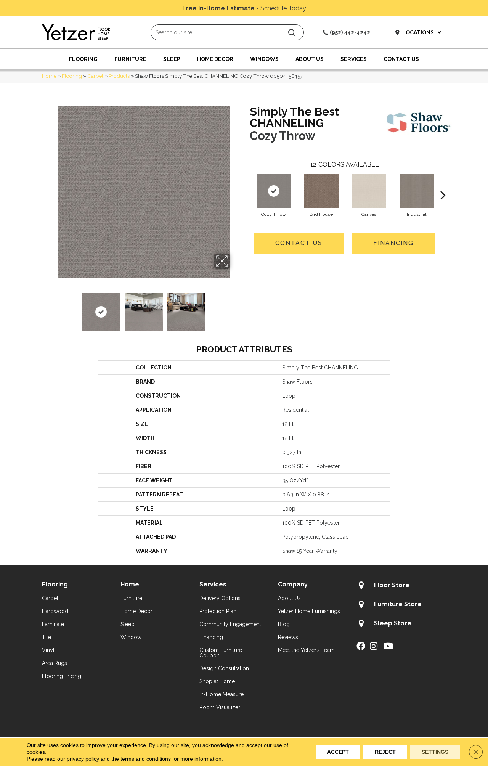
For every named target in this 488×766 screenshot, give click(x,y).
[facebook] (360, 647)
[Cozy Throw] (274, 191)
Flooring (72, 76)
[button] (291, 32)
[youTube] (388, 647)
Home (49, 76)
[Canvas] (369, 191)
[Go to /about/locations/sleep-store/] (401, 624)
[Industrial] (417, 191)
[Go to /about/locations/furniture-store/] (401, 605)
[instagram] (373, 647)
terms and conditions (145, 759)
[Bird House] (321, 191)
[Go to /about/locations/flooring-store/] (401, 586)
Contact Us (299, 243)
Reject (385, 752)
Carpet (95, 76)
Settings (435, 752)
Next (234, 308)
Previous (52, 308)
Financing (393, 243)
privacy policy (83, 759)
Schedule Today (283, 8)
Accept (338, 752)
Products (119, 76)
